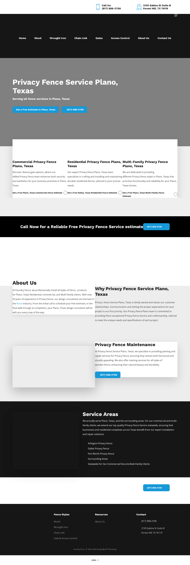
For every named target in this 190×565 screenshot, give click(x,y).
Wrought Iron (61, 527)
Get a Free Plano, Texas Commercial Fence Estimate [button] (37, 193)
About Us (100, 521)
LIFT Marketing (110, 549)
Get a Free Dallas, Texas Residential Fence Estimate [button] (92, 193)
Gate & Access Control (65, 538)
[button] (175, 15)
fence (19, 303)
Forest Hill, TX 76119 (151, 532)
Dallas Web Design (95, 549)
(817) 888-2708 (148, 521)
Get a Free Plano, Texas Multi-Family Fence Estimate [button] (143, 194)
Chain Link (59, 532)
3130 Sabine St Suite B (152, 528)
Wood (57, 521)
